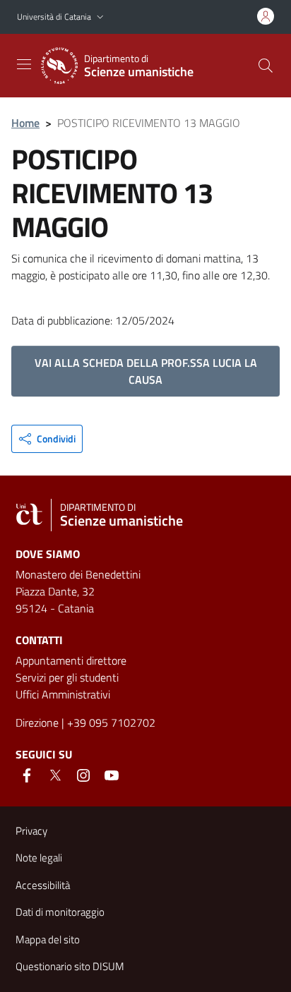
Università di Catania (54, 16)
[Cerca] (265, 65)
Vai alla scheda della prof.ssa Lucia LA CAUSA (146, 371)
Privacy (31, 831)
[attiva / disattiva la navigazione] (24, 64)
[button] (100, 17)
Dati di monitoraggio (60, 912)
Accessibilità (43, 885)
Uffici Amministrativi (63, 694)
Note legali (39, 857)
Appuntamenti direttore (71, 660)
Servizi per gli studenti (67, 677)
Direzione (37, 722)
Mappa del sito (48, 939)
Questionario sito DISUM (70, 966)
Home (25, 122)
